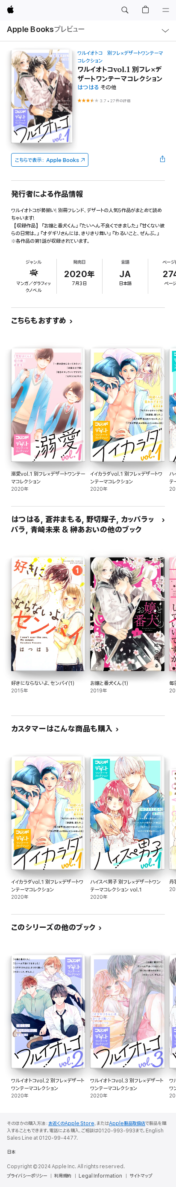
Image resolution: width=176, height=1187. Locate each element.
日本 (11, 1152)
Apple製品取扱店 (127, 1123)
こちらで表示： (47, 160)
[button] (124, 10)
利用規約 (62, 1176)
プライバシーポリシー (27, 1176)
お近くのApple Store (71, 1123)
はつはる (88, 87)
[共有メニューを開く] (162, 160)
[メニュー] (165, 10)
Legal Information (100, 1176)
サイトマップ (140, 1176)
